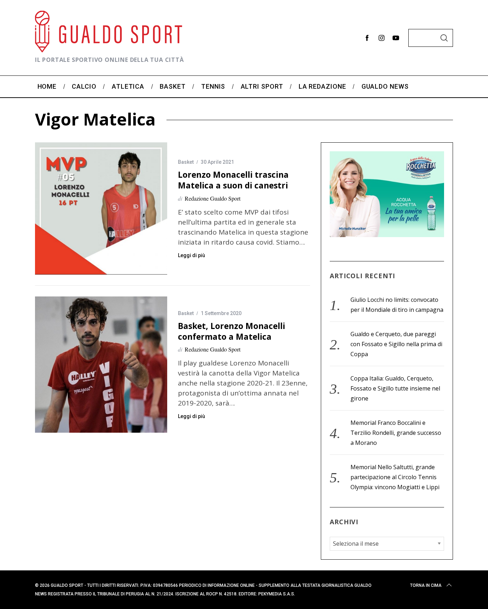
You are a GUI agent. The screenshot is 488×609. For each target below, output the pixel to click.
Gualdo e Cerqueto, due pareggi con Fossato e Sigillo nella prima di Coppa (396, 344)
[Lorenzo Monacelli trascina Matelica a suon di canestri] (101, 208)
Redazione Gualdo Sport (212, 198)
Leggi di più (191, 255)
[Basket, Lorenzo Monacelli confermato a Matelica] (101, 364)
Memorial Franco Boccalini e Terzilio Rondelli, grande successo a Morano (395, 433)
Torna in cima (426, 585)
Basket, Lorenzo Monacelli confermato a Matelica (231, 331)
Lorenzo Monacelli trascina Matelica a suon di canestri (233, 180)
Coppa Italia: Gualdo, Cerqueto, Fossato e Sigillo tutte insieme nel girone (395, 388)
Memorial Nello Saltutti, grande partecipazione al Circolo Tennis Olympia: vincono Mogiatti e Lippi (394, 477)
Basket (186, 162)
